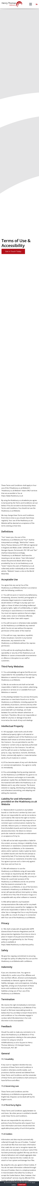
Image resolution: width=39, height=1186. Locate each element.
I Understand (21, 1184)
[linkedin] (36, 4)
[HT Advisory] (12, 2)
